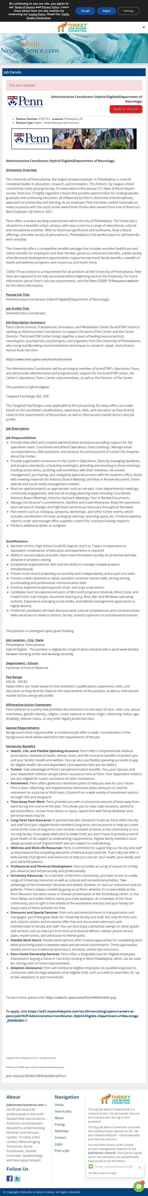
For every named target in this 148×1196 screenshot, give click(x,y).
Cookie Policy (37, 14)
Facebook (10, 1178)
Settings (129, 11)
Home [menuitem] (59, 1105)
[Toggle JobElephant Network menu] (73, 27)
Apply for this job (126, 109)
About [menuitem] (59, 1118)
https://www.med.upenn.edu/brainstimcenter (39, 359)
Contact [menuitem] (60, 1137)
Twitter (17, 1178)
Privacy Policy (50, 7)
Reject (106, 11)
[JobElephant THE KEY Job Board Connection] (115, 1096)
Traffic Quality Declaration (47, 16)
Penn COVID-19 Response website (113, 281)
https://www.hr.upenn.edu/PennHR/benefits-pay (81, 997)
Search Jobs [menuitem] (63, 1111)
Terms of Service (24, 7)
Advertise (61, 1131)
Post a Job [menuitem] (62, 1150)
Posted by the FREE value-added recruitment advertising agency (35, 1067)
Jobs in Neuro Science (41, 1192)
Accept (85, 11)
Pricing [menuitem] (60, 1124)
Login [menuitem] (59, 1144)
